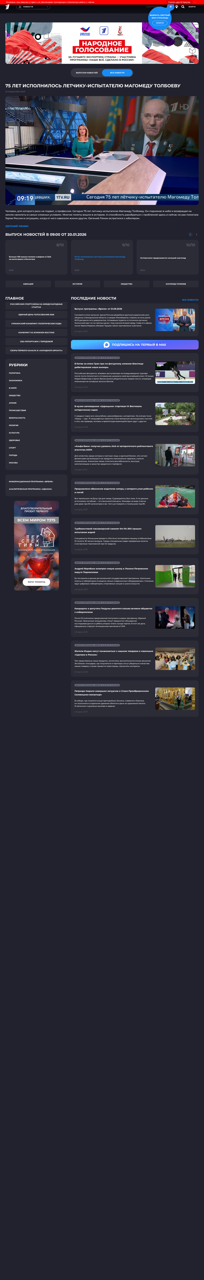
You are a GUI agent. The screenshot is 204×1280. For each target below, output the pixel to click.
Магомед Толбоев (176, 284)
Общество (126, 284)
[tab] (87, 72)
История (77, 284)
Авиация (28, 284)
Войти (192, 7)
